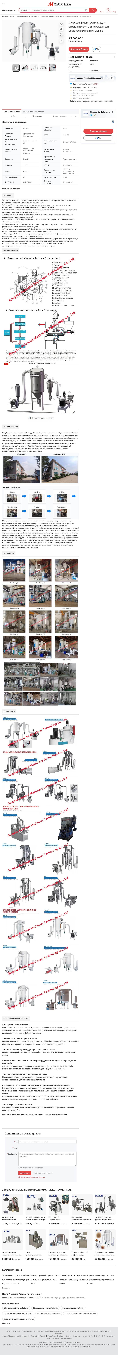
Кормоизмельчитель (10, 1284)
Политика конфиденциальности (55, 1331)
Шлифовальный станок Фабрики (16, 1308)
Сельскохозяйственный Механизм (51, 17)
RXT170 (62, 1284)
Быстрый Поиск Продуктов (100, 1331)
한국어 (91, 1336)
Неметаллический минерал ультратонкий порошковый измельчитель (28, 1280)
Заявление (16, 1331)
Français (42, 1336)
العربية (85, 1336)
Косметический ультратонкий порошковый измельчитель (52, 1280)
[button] (71, 116)
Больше (5, 1323)
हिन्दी (103, 1336)
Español (26, 1336)
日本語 (98, 1336)
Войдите (73, 101)
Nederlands (77, 1336)
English (18, 1336)
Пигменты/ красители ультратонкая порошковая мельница (81, 1275)
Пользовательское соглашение (32, 1331)
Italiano (61, 1336)
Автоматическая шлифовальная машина (80, 1313)
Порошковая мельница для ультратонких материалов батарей (82, 1280)
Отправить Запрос (79, 49)
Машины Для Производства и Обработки (23, 17)
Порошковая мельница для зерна (99, 1280)
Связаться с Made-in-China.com (79, 1331)
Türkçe (48, 1338)
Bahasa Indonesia (66, 1338)
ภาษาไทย (110, 1336)
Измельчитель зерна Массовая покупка (19, 1319)
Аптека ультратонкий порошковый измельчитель (49, 1275)
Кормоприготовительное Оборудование (78, 17)
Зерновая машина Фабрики (72, 1308)
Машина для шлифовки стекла (48, 1313)
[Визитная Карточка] (113, 121)
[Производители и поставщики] (59, 4)
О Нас (8, 1331)
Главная (5, 17)
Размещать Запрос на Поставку (31, 1177)
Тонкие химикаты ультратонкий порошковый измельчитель (24, 1275)
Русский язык (52, 1336)
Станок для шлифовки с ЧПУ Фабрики (18, 1313)
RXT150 (90, 1284)
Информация (59, 1333)
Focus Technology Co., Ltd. (57, 1342)
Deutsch (68, 1336)
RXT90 (33, 1284)
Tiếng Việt (55, 1338)
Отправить (24, 1173)
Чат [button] (98, 49)
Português (34, 1336)
